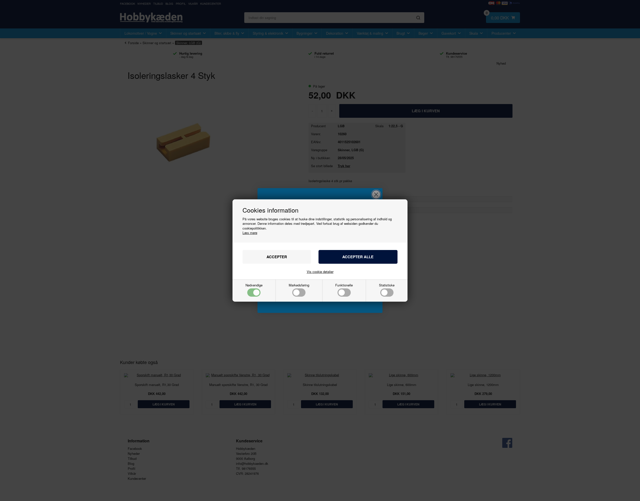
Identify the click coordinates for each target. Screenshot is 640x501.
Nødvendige (254, 285)
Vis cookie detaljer (320, 271)
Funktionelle (344, 285)
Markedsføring (299, 285)
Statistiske (386, 285)
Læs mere (249, 232)
